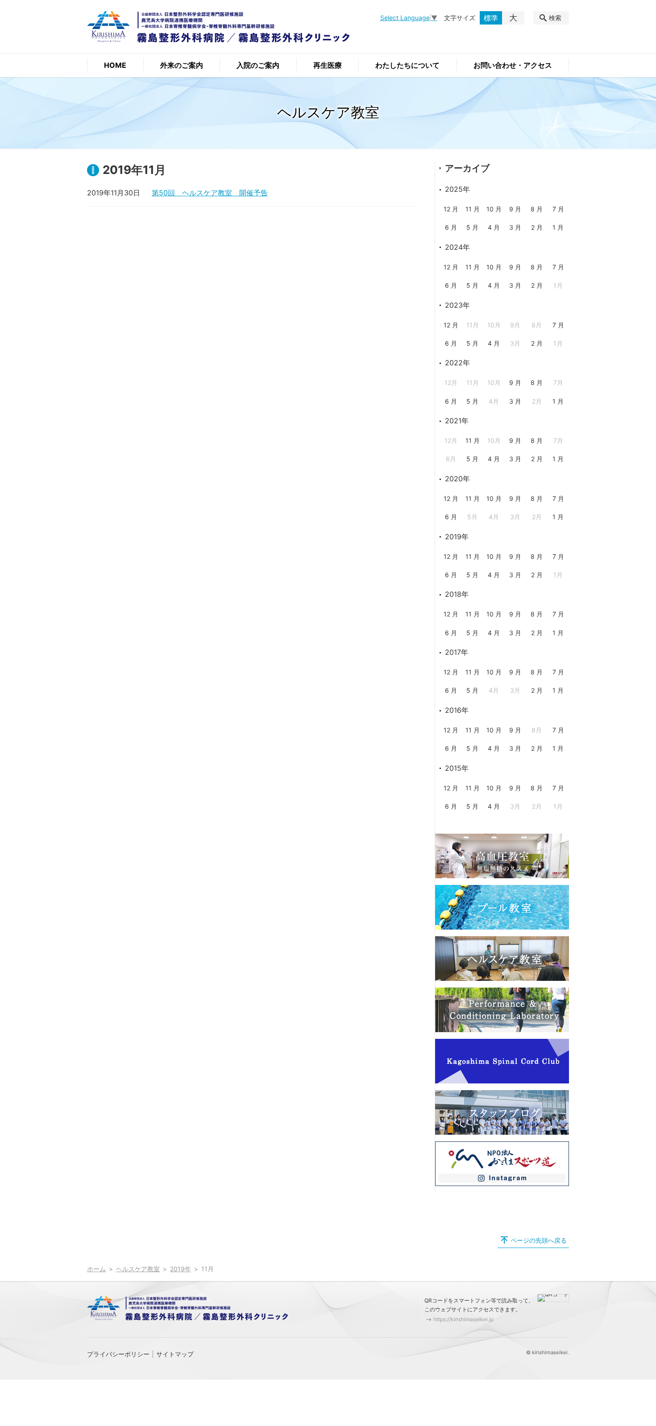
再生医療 (327, 65)
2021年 (457, 420)
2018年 (457, 594)
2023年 (457, 305)
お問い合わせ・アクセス (512, 65)
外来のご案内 (181, 65)
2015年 (457, 768)
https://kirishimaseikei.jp (463, 1319)
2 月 (537, 227)
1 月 (558, 227)
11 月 (472, 209)
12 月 (451, 209)
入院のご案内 (258, 65)
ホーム (96, 1269)
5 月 (472, 227)
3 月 (515, 227)
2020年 (457, 478)
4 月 (494, 227)
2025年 (457, 189)
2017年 (456, 652)
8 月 (537, 209)
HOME (115, 65)
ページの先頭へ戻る (539, 1240)
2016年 (457, 710)
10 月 (494, 209)
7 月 (558, 209)
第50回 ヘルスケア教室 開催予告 (210, 192)
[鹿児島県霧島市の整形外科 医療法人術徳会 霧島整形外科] (218, 26)
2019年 (457, 536)
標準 (491, 17)
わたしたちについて (407, 65)
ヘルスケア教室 (138, 1269)
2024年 (457, 247)
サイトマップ (175, 1354)
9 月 (515, 209)
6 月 (451, 227)
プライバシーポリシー (118, 1354)
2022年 (457, 362)
